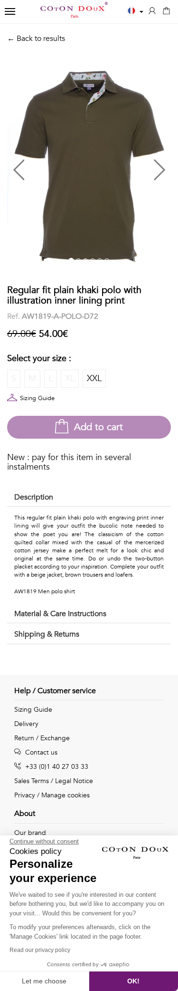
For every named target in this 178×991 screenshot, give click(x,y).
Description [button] (33, 497)
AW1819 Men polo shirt (44, 591)
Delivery (26, 723)
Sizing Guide (37, 398)
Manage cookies (65, 795)
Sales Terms (31, 780)
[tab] (89, 498)
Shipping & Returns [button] (46, 634)
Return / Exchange (42, 738)
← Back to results (36, 38)
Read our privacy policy (39, 950)
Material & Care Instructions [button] (60, 613)
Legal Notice (74, 780)
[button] (48, 166)
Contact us (40, 752)
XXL (94, 378)
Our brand (30, 832)
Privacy (24, 795)
